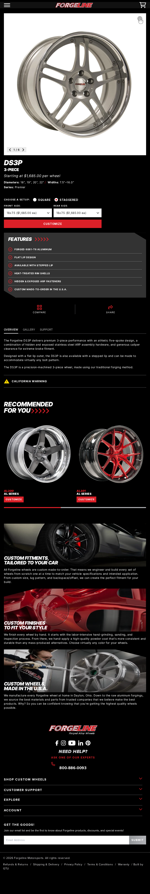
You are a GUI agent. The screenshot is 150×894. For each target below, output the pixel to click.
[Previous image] (10, 150)
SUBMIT (137, 840)
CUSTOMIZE (52, 223)
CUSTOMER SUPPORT (23, 790)
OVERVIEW (11, 329)
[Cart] (142, 5)
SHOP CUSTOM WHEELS (25, 779)
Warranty (123, 864)
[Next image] (23, 150)
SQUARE (44, 199)
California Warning (29, 381)
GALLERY (29, 329)
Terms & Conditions (100, 864)
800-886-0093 (73, 767)
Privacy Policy (73, 864)
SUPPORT (46, 329)
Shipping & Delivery (46, 864)
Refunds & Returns (15, 864)
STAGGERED (69, 199)
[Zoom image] (140, 20)
